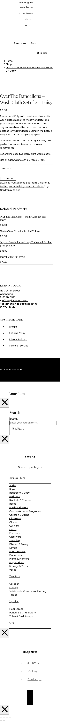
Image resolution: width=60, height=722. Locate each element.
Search (13, 419)
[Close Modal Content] (4, 403)
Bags (12, 489)
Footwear (14, 533)
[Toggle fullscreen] (4, 717)
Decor (12, 529)
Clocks (13, 522)
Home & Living (16, 186)
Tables (13, 595)
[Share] (7, 717)
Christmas (15, 518)
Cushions (14, 525)
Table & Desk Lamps (21, 616)
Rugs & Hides (16, 562)
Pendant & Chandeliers (22, 612)
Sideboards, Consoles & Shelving (27, 591)
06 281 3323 (8, 297)
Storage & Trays (18, 566)
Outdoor (14, 584)
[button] (26, 19)
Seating (13, 587)
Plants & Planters (19, 558)
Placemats (15, 555)
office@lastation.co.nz (15, 300)
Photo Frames (17, 551)
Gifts (11, 622)
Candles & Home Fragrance (25, 511)
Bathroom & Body (19, 492)
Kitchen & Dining (18, 544)
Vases (12, 569)
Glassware (15, 536)
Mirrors (13, 547)
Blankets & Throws (20, 500)
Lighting (14, 601)
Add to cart (8, 178)
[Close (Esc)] (10, 717)
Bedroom (31, 182)
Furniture (14, 576)
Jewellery (14, 540)
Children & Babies (10, 190)
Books (12, 503)
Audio (12, 485)
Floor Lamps (16, 609)
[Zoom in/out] (1, 717)
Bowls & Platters (18, 507)
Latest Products (34, 186)
